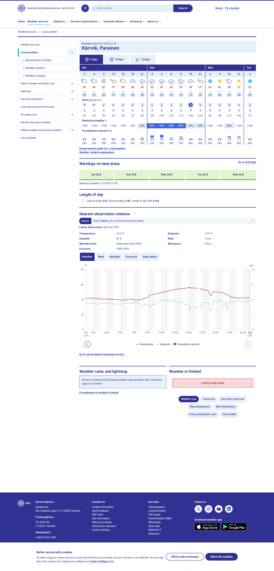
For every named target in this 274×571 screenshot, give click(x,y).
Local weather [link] (49, 31)
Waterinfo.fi (154, 529)
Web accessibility (102, 522)
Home (21, 21)
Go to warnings (247, 162)
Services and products (84, 21)
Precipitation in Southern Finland (98, 392)
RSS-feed (97, 514)
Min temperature (225, 406)
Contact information (103, 507)
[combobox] (133, 8)
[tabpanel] (167, 104)
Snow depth (229, 414)
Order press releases (104, 526)
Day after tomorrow (232, 398)
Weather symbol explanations (97, 152)
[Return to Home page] (47, 8)
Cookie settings (101, 529)
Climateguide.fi (156, 507)
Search (183, 8)
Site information (101, 518)
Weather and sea (37, 21)
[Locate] (85, 8)
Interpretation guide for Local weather (102, 148)
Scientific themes (113, 21)
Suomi (219, 8)
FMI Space (154, 514)
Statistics (59, 21)
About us (152, 21)
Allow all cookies (221, 556)
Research (136, 21)
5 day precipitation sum (202, 414)
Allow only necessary (185, 556)
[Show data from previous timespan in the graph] (87, 344)
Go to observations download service (101, 354)
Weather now (188, 398)
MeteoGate (154, 522)
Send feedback (100, 510)
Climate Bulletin (157, 510)
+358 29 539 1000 (46, 537)
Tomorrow (209, 398)
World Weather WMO (160, 518)
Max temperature (200, 406)
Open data (154, 526)
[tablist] (167, 59)
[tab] (91, 59)
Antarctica (153, 533)
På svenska (232, 8)
